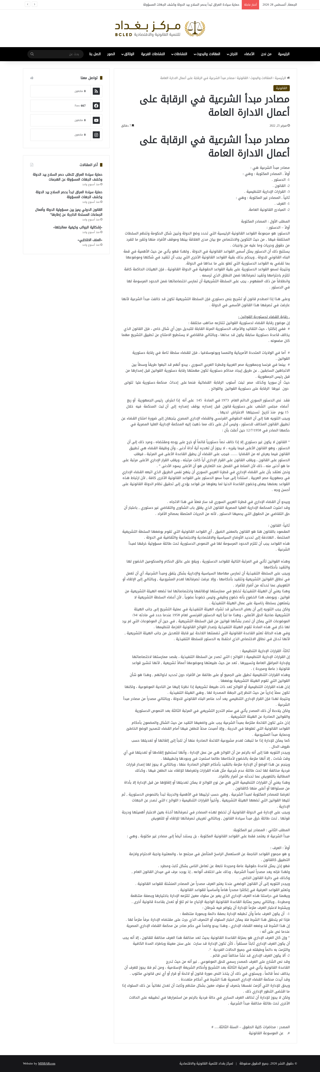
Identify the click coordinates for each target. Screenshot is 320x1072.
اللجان (234, 54)
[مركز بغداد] (160, 28)
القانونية (242, 78)
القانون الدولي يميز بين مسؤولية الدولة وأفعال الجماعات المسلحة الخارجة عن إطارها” (68, 212)
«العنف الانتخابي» (90, 240)
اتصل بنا (95, 54)
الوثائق (129, 54)
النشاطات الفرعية (153, 54)
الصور (111, 54)
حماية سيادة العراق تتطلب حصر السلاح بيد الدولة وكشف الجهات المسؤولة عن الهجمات (67, 177)
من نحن (266, 54)
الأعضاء (249, 54)
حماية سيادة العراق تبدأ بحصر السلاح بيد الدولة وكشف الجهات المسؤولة (191, 5)
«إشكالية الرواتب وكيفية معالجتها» (77, 227)
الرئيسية (284, 54)
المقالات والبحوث (208, 54)
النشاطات (180, 54)
